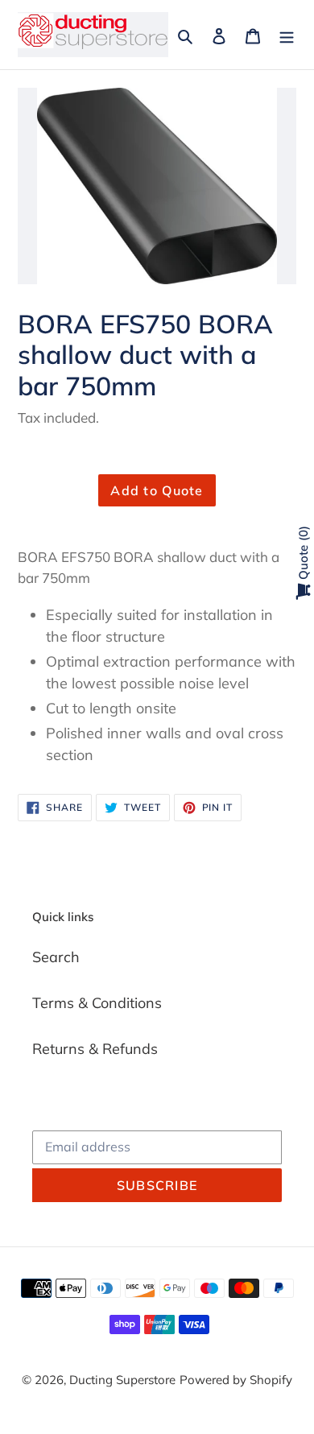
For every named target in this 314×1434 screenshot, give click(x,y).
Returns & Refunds (95, 1048)
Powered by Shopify (236, 1379)
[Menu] (287, 34)
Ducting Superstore (122, 1379)
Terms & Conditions (97, 1003)
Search (56, 957)
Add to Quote (156, 490)
